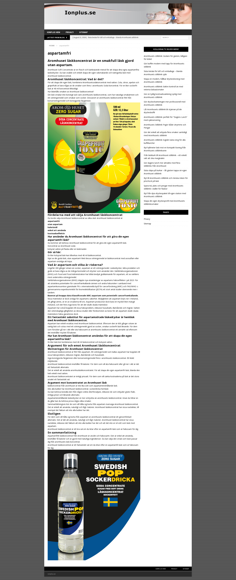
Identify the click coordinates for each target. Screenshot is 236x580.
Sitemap (83, 32)
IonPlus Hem (53, 32)
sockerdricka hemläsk (98, 389)
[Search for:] (174, 37)
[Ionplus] (118, 22)
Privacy (70, 32)
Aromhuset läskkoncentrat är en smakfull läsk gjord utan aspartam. (91, 62)
